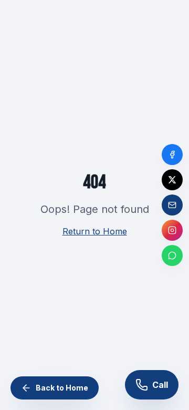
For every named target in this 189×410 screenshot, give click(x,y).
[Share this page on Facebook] (172, 154)
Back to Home (62, 387)
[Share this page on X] (172, 179)
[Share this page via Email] (172, 205)
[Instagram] (172, 230)
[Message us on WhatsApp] (172, 255)
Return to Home (94, 231)
